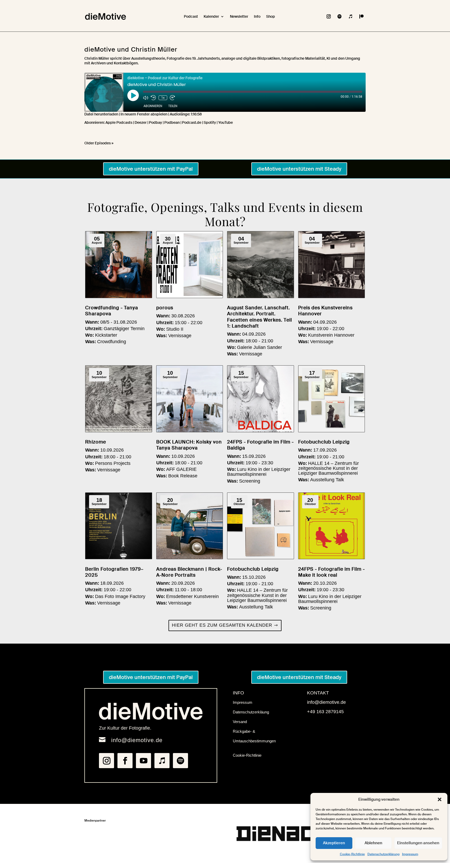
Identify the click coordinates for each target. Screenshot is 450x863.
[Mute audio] (145, 97)
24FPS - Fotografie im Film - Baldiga (260, 445)
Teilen (172, 106)
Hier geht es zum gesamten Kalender (222, 625)
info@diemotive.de (136, 740)
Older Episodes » (99, 143)
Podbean (172, 122)
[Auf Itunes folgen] (350, 16)
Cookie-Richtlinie (352, 854)
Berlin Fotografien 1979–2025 (114, 572)
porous (164, 308)
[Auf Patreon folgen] (361, 16)
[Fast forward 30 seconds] (172, 97)
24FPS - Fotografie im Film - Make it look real (331, 572)
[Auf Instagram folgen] (328, 16)
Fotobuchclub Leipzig (324, 442)
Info (257, 16)
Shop (270, 16)
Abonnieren (152, 106)
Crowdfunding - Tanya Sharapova (111, 311)
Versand (240, 721)
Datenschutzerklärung (383, 854)
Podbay (155, 122)
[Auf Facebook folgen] (125, 760)
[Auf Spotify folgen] (339, 16)
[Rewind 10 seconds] (153, 97)
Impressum (410, 854)
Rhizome (95, 442)
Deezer (141, 122)
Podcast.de (191, 122)
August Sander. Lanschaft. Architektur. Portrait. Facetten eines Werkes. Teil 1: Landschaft (259, 317)
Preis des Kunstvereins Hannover (325, 311)
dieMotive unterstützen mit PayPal (151, 168)
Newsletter (239, 16)
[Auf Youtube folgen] (143, 760)
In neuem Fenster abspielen (144, 114)
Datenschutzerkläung (251, 712)
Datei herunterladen (101, 114)
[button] (439, 799)
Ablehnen (373, 843)
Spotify (210, 122)
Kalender (211, 16)
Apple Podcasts (118, 122)
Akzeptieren (334, 843)
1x (163, 98)
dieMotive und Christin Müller (130, 49)
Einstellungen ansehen (418, 843)
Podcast (191, 16)
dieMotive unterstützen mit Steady (299, 168)
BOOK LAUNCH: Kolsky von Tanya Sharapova (189, 445)
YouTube (225, 122)
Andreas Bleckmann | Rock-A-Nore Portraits (189, 572)
